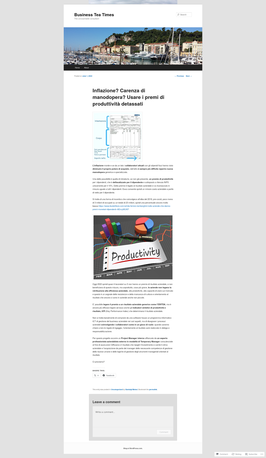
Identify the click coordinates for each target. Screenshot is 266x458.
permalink (153, 389)
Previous (179, 76)
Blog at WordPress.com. (133, 448)
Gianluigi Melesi (131, 389)
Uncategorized (117, 389)
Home (77, 67)
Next (189, 76)
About (86, 67)
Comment (163, 432)
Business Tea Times (94, 14)
